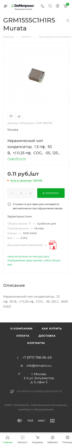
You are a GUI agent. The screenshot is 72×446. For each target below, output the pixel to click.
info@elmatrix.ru (38, 365)
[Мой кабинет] (57, 6)
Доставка (47, 335)
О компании (21, 328)
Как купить (52, 328)
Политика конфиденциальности (39, 391)
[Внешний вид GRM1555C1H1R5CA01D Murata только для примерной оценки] (36, 77)
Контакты (36, 342)
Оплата (22, 335)
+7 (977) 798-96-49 (37, 357)
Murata (12, 130)
